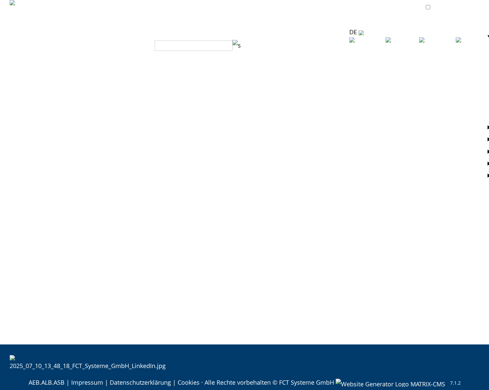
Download (302, 45)
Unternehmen (46, 69)
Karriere (21, 296)
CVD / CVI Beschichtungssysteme (112, 231)
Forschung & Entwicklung (294, 91)
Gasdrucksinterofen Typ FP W (107, 145)
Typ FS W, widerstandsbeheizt (107, 123)
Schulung (358, 123)
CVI (70, 253)
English (407, 59)
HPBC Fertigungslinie (95, 274)
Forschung (213, 113)
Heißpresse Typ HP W (96, 177)
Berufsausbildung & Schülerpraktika (60, 318)
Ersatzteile (359, 113)
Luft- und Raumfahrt (227, 91)
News (34, 80)
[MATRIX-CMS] (390, 383)
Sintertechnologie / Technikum (302, 80)
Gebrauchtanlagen (91, 285)
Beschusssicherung (226, 80)
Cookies (189, 382)
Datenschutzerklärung (140, 382)
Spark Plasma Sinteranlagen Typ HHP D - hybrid (132, 220)
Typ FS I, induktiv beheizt (100, 102)
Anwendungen (219, 69)
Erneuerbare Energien (229, 123)
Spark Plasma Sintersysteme (105, 199)
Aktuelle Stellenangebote (44, 307)
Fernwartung (362, 91)
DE (354, 32)
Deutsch (372, 59)
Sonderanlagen (87, 264)
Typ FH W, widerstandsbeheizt (107, 113)
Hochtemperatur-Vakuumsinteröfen (115, 80)
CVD (71, 242)
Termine (38, 91)
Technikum (274, 69)
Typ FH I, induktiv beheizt (100, 91)
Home (18, 69)
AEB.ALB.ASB (47, 382)
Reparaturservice (368, 102)
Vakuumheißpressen (94, 167)
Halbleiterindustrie (225, 134)
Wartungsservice (368, 80)
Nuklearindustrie (222, 156)
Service (355, 69)
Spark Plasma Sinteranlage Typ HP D (116, 210)
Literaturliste (277, 113)
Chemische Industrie (227, 145)
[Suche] (237, 45)
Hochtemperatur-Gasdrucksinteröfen (117, 134)
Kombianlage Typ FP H (97, 156)
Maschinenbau (219, 167)
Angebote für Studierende (46, 328)
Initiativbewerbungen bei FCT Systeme (63, 339)
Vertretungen (265, 45)
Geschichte (42, 113)
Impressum (87, 382)
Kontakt (332, 45)
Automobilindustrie (226, 102)
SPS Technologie (282, 102)
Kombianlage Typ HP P (97, 188)
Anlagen (77, 69)
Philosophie (43, 102)
